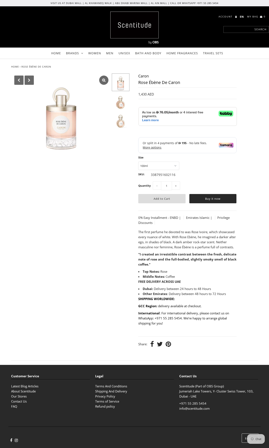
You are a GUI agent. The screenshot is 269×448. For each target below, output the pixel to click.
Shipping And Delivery (111, 391)
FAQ (14, 406)
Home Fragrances (182, 53)
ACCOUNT (226, 16)
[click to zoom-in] (103, 80)
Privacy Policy (105, 396)
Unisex (124, 53)
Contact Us (19, 401)
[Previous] (19, 80)
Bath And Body (148, 53)
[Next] (29, 80)
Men (109, 53)
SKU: (141, 174)
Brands (72, 53)
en (242, 17)
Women (94, 53)
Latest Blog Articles (24, 386)
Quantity (144, 185)
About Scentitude (23, 391)
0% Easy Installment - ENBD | (160, 217)
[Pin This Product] (168, 344)
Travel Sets (213, 53)
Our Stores (19, 396)
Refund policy (105, 406)
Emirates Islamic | (199, 217)
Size (141, 157)
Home (56, 53)
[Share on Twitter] (160, 344)
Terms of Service (107, 401)
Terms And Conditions (111, 386)
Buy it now (212, 199)
